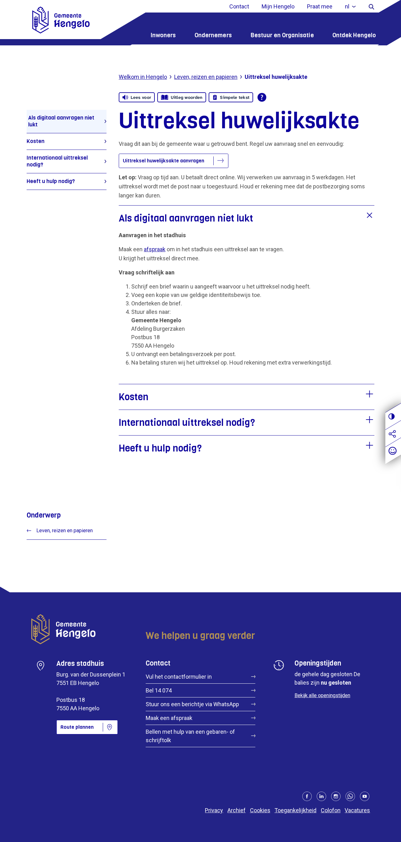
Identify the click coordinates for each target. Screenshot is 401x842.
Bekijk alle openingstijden (322, 695)
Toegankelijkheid (295, 810)
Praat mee (319, 6)
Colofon (331, 810)
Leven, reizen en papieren (205, 77)
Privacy (214, 810)
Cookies (260, 810)
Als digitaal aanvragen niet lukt (61, 121)
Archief (236, 810)
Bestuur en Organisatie (282, 35)
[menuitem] (350, 6)
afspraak (154, 249)
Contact (239, 6)
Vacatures (357, 810)
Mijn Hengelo (278, 6)
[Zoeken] (371, 6)
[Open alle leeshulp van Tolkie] (262, 97)
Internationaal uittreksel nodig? (57, 161)
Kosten (35, 141)
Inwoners (163, 35)
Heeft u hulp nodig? (51, 181)
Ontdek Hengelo (354, 35)
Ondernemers (213, 35)
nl (347, 6)
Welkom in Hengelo (143, 77)
